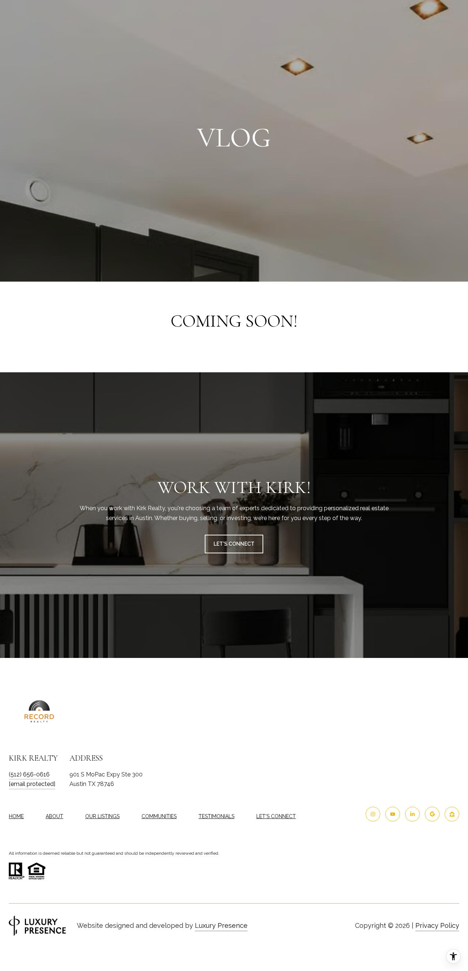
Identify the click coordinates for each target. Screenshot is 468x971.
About (54, 816)
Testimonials (216, 816)
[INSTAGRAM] (373, 814)
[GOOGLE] (432, 814)
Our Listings (102, 816)
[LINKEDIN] (412, 814)
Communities (159, 816)
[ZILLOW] (452, 814)
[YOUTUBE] (392, 814)
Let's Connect (276, 816)
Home (16, 816)
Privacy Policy (437, 925)
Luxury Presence (221, 925)
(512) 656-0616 (29, 774)
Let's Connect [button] (234, 544)
